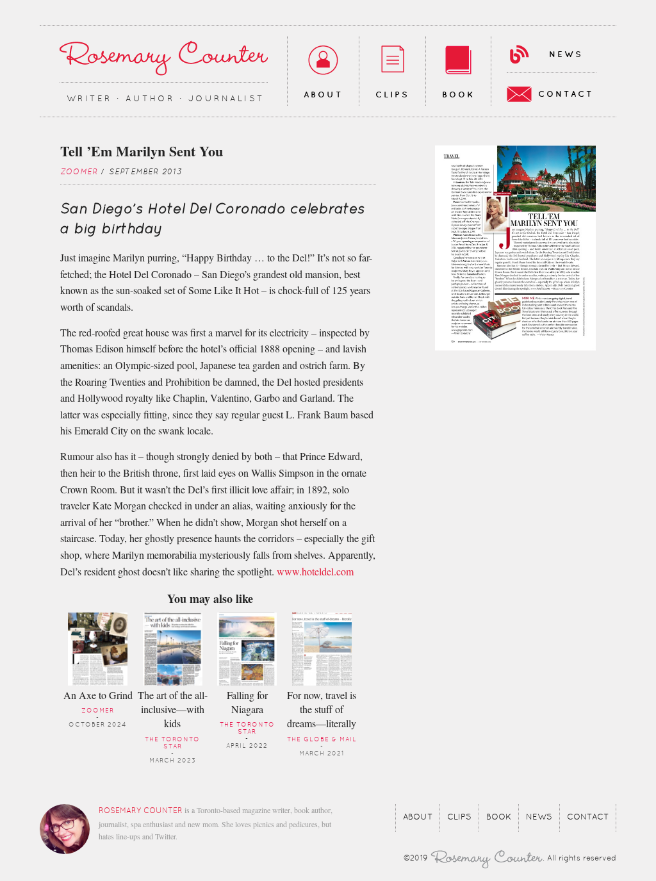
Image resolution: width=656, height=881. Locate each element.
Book (458, 95)
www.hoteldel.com (315, 571)
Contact (565, 94)
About (323, 95)
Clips (392, 95)
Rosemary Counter (164, 58)
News (566, 54)
